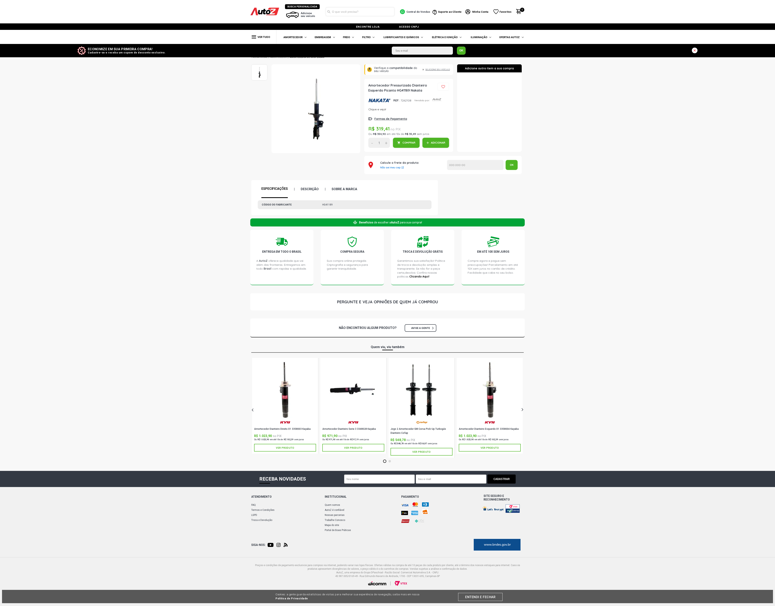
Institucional (336, 496)
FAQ (253, 505)
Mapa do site (332, 525)
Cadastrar (501, 479)
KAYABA (285, 424)
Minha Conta (480, 11)
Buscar (329, 11)
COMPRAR (408, 142)
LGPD (254, 515)
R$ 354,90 (379, 134)
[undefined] (315, 108)
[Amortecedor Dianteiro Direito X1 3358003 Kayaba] (285, 390)
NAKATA (379, 100)
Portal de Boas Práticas (338, 530)
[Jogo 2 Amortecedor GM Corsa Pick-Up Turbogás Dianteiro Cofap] (421, 390)
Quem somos (332, 505)
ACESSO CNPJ (409, 26)
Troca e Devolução (261, 520)
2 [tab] (390, 461)
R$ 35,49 (410, 134)
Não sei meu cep (390, 167)
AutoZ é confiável (334, 510)
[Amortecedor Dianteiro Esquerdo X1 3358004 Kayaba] (490, 390)
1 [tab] (384, 461)
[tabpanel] (285, 406)
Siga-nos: (258, 544)
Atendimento (261, 496)
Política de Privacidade (291, 598)
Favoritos (505, 11)
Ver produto (285, 447)
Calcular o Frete (475, 165)
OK (461, 50)
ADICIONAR (438, 142)
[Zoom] (259, 72)
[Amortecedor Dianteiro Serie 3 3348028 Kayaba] (353, 390)
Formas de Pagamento (390, 119)
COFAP (421, 424)
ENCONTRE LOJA (368, 26)
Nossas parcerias (335, 515)
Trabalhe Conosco (335, 520)
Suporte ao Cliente (450, 11)
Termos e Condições (262, 510)
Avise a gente (420, 328)
